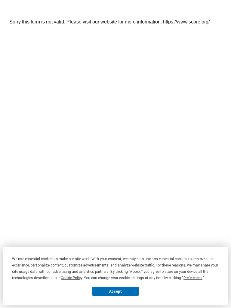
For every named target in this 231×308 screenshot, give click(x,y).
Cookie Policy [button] (71, 278)
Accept (115, 291)
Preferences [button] (192, 278)
